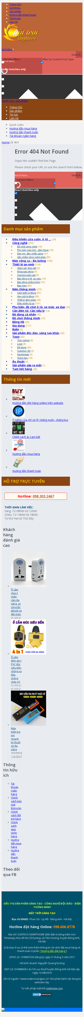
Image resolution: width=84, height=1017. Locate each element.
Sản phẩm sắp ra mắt (27, 365)
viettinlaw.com (54, 988)
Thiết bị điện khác (26, 299)
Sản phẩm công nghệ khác (31, 257)
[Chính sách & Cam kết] (18, 433)
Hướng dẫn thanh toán (22, 15)
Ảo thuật (18, 361)
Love (19, 343)
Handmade (23, 354)
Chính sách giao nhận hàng (14, 829)
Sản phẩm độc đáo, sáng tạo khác (35, 333)
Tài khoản (15, 18)
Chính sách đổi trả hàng (16, 815)
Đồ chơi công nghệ (27, 246)
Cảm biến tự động (26, 292)
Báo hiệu (22, 285)
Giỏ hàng (8, 49)
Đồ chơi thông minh (26, 318)
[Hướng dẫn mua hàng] (18, 450)
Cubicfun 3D (23, 350)
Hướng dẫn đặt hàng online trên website (37, 403)
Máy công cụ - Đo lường (29, 261)
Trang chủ (15, 4)
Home (5, 142)
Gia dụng (18, 325)
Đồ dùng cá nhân (24, 314)
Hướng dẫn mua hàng (23, 128)
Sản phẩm (15, 11)
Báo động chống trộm (28, 282)
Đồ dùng (21, 347)
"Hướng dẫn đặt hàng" (53, 951)
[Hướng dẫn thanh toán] (18, 467)
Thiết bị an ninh (23, 264)
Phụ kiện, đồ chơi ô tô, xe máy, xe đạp (38, 307)
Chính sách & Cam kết (26, 437)
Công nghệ (19, 243)
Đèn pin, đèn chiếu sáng (30, 253)
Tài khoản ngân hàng (22, 136)
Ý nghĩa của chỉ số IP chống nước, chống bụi (40, 420)
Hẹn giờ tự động (25, 296)
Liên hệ (13, 22)
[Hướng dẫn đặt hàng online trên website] (18, 399)
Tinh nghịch (23, 340)
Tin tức (13, 114)
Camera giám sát (26, 275)
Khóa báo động (25, 271)
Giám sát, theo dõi (26, 268)
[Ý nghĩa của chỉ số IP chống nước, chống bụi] (18, 416)
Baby (15, 329)
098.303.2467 (43, 496)
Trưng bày (22, 357)
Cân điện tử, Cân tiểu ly (28, 311)
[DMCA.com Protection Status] (42, 995)
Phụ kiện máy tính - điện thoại (33, 250)
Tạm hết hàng (22, 369)
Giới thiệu (15, 8)
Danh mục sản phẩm (15, 101)
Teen (16, 337)
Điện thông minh (24, 289)
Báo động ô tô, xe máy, (29, 278)
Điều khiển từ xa (25, 303)
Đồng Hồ (18, 322)
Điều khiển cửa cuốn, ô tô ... (31, 239)
